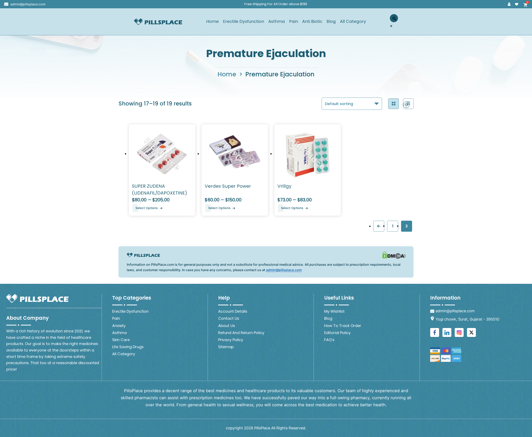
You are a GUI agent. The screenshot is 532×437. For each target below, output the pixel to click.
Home (212, 21)
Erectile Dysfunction (243, 21)
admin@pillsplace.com (28, 4)
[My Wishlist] (516, 4)
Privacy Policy (230, 339)
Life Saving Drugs (128, 346)
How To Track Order (342, 325)
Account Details (232, 311)
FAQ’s (329, 339)
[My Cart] (524, 4)
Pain (293, 21)
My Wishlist (334, 311)
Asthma (276, 21)
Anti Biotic (312, 21)
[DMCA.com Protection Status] (393, 255)
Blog (331, 21)
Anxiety (119, 325)
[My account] (509, 4)
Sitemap (226, 346)
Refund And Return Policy (241, 332)
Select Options (146, 208)
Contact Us (228, 318)
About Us (226, 325)
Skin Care (121, 339)
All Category (353, 21)
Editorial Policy (337, 332)
